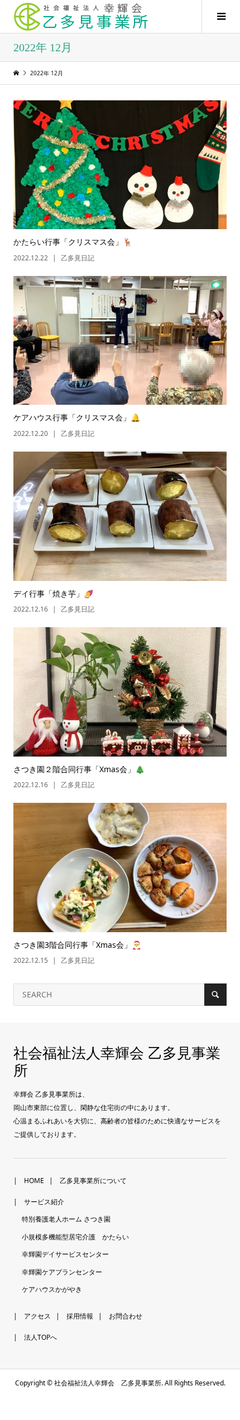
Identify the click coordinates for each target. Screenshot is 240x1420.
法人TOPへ (40, 1337)
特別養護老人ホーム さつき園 (66, 1219)
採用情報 (79, 1316)
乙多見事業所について (93, 1180)
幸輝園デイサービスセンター (65, 1254)
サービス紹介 (44, 1201)
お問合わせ (125, 1316)
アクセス (37, 1316)
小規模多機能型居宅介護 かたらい (75, 1237)
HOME (34, 1180)
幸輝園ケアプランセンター (62, 1272)
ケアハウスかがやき (52, 1289)
